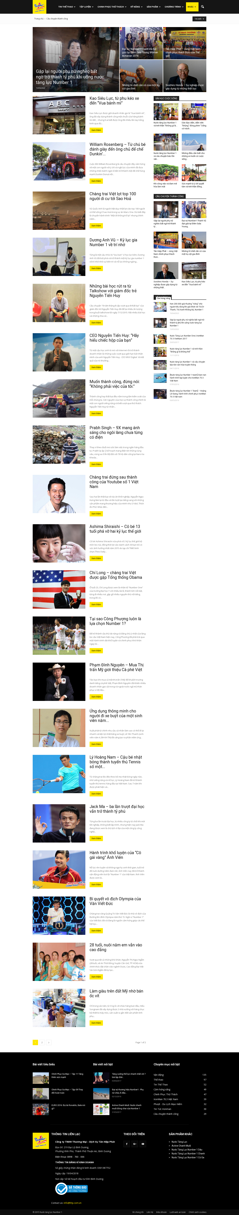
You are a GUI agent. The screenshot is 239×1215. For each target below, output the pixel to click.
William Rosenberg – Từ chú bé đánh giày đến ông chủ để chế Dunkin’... (118, 149)
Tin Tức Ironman (162, 1109)
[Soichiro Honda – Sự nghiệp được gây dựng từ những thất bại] (184, 76)
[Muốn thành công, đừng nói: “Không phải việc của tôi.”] (59, 398)
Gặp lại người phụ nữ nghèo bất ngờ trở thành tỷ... (165, 223)
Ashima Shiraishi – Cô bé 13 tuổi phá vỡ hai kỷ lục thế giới (115, 529)
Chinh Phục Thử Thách (111, 7)
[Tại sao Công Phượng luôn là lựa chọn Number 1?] (59, 635)
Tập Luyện (85, 7)
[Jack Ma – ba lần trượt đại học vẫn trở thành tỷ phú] (59, 823)
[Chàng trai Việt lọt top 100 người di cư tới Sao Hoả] (59, 211)
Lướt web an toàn (178, 1212)
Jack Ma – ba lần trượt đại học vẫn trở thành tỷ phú (117, 809)
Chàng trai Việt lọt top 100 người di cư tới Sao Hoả (113, 196)
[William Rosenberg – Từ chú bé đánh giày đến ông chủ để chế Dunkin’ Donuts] (59, 161)
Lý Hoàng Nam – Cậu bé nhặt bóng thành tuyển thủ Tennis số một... (116, 762)
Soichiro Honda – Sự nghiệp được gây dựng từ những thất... (165, 284)
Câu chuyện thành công (166, 1113)
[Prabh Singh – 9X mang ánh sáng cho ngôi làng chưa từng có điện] (59, 444)
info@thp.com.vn (72, 1202)
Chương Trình (173, 7)
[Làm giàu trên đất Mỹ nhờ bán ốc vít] (59, 1008)
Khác (190, 7)
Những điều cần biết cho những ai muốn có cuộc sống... (193, 156)
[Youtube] (143, 1144)
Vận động (159, 1074)
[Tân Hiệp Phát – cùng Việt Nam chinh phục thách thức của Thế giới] (184, 43)
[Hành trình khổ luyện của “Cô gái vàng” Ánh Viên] (59, 869)
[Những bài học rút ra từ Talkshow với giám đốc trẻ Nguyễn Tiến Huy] (59, 303)
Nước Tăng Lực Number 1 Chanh (188, 1153)
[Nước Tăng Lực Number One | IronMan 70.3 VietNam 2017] (160, 339)
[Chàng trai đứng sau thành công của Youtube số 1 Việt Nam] (59, 494)
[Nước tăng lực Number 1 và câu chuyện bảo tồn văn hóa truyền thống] (166, 142)
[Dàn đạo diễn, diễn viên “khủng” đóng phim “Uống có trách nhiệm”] (194, 111)
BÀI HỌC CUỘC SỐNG (166, 98)
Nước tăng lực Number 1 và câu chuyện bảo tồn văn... (165, 156)
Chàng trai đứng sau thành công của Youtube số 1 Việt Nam (114, 482)
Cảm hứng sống (163, 298)
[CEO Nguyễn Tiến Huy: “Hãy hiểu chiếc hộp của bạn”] (59, 352)
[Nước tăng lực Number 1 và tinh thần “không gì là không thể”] (166, 111)
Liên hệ (150, 1212)
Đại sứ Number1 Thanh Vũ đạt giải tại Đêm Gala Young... (194, 223)
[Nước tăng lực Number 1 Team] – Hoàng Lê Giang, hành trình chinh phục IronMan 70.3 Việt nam (188, 394)
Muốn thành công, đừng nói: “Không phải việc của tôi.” (115, 384)
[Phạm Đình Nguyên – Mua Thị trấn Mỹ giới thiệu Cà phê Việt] (59, 682)
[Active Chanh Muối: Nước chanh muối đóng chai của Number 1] (101, 1109)
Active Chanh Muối (181, 1145)
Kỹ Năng (135, 7)
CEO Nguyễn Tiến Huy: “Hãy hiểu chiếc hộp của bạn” (114, 338)
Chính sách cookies (197, 1212)
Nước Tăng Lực (179, 1142)
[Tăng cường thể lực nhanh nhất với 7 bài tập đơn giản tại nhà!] (101, 1078)
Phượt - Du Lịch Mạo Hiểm (168, 1104)
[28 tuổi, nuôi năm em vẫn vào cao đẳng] (59, 962)
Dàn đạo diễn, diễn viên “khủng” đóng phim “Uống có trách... (194, 125)
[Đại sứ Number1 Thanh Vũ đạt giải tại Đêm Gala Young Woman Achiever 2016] (141, 43)
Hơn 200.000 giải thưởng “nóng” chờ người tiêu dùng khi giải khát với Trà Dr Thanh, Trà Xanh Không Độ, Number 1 (187, 307)
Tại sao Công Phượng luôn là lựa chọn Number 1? (115, 621)
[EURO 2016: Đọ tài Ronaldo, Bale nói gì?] (41, 1109)
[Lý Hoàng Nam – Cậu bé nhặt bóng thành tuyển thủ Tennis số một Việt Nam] (59, 774)
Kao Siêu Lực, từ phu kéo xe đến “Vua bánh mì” (114, 100)
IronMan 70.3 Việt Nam (166, 1099)
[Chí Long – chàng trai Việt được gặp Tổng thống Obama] (59, 589)
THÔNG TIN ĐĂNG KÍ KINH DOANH (74, 1162)
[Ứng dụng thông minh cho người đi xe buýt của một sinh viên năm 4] (59, 728)
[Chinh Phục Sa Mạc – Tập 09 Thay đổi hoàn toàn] (41, 1093)
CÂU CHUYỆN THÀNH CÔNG (170, 196)
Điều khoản (161, 1212)
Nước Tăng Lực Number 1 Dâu (187, 1149)
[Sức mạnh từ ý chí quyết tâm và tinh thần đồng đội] (194, 172)
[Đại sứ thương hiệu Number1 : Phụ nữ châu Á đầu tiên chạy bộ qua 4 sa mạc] (101, 1093)
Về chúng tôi (138, 1212)
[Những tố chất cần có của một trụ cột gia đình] (141, 76)
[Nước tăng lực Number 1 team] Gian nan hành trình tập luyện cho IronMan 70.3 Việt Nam (188, 378)
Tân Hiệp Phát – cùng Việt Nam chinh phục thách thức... (166, 254)
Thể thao (158, 1079)
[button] (202, 7)
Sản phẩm (152, 7)
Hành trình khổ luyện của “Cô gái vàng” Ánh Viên (115, 855)
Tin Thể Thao (65, 7)
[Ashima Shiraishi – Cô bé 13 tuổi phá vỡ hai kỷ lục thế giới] (59, 543)
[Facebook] (126, 1144)
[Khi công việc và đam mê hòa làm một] (166, 172)
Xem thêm (96, 130)
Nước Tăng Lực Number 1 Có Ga (188, 1157)
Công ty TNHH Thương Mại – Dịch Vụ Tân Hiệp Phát (85, 1141)
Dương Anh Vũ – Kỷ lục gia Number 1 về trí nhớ (113, 242)
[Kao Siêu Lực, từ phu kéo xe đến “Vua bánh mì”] (59, 115)
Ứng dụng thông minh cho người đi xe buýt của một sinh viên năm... (116, 716)
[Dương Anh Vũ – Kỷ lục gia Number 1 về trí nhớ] (59, 257)
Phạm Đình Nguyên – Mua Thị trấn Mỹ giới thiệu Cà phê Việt (117, 667)
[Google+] (135, 1144)
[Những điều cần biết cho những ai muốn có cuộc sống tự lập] (194, 142)
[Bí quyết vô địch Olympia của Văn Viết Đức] (59, 915)
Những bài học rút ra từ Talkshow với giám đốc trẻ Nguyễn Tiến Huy (113, 291)
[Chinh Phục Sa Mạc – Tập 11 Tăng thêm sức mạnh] (41, 1078)
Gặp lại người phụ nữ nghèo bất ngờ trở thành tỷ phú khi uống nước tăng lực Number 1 (187, 323)
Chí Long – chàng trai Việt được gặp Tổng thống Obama (116, 575)
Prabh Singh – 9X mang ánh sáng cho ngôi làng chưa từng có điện (116, 432)
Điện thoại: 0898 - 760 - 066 (69, 1156)
